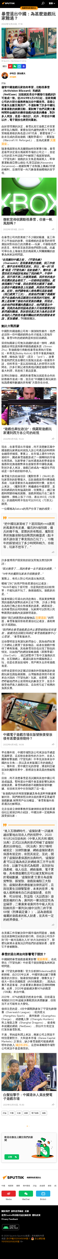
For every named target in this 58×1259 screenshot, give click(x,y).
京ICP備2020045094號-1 (18, 1238)
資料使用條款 (17, 1211)
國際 (18, 1185)
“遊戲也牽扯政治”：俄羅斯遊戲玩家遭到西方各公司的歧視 (27, 431)
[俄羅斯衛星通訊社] (8, 4)
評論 (4, 1113)
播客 (49, 1185)
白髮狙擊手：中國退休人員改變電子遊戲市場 (27, 1096)
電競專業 (42, 959)
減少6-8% (22, 1045)
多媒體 (42, 1185)
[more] (53, 229)
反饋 (27, 1211)
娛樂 (26, 1113)
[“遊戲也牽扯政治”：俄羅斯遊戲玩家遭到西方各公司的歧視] (29, 406)
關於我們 (5, 1211)
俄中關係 (26, 1185)
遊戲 (44, 1113)
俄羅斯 (10, 1185)
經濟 (56, 1185)
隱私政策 (36, 1215)
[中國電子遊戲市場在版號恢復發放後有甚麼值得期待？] (29, 712)
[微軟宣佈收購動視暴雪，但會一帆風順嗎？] (29, 197)
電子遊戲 (35, 1113)
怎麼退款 (41, 617)
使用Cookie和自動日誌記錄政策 (16, 1215)
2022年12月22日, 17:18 (11, 24)
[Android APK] (10, 1227)
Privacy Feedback (9, 1219)
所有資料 (13, 77)
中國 (12, 1113)
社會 (19, 1113)
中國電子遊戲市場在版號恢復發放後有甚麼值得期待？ (27, 736)
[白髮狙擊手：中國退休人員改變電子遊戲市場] (29, 1072)
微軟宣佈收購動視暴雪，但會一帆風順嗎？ (27, 221)
